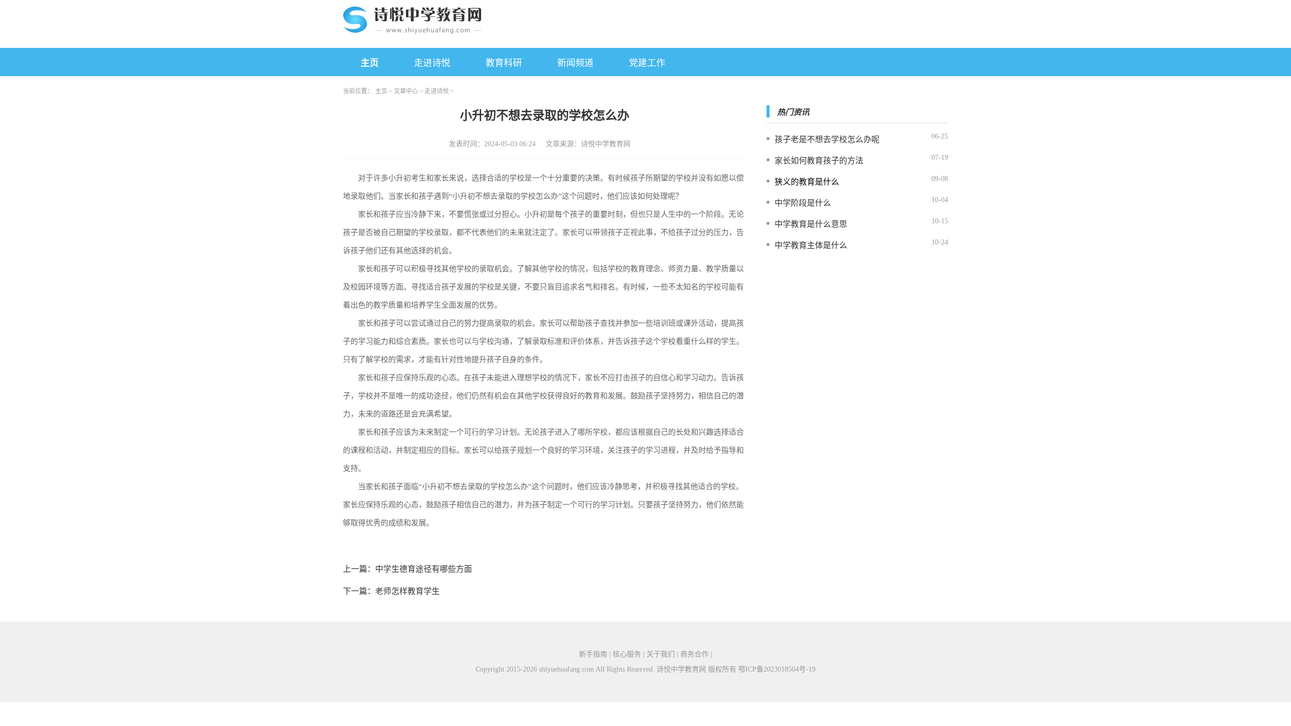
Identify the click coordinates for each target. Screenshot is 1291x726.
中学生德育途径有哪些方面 (423, 569)
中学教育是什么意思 (811, 224)
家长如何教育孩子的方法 (819, 160)
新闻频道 (575, 63)
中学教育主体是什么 (811, 245)
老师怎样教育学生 (407, 591)
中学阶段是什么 (803, 203)
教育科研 (504, 63)
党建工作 (647, 63)
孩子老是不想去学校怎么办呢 (827, 139)
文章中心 (406, 91)
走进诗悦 (432, 63)
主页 (370, 63)
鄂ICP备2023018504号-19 (776, 669)
